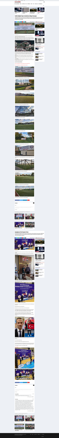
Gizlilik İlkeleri (38, 434)
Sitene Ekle (43, 434)
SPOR (17, 6)
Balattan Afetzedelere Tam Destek (19, 219)
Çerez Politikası (35, 434)
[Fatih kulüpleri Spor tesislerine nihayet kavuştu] (19, 426)
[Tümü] (42, 4)
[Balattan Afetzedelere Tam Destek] (19, 216)
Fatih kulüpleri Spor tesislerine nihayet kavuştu (22, 6)
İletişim (32, 434)
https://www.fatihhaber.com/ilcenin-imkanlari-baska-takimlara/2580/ (22, 63)
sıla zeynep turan (16, 413)
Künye (30, 434)
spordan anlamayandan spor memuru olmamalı (19, 414)
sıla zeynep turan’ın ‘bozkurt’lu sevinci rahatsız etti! (22, 413)
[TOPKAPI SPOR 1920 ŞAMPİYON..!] (30, 224)
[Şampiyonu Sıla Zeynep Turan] (19, 224)
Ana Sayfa (15, 6)
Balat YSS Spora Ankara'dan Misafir (29, 219)
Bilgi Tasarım (43, 436)
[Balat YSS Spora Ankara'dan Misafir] (30, 216)
